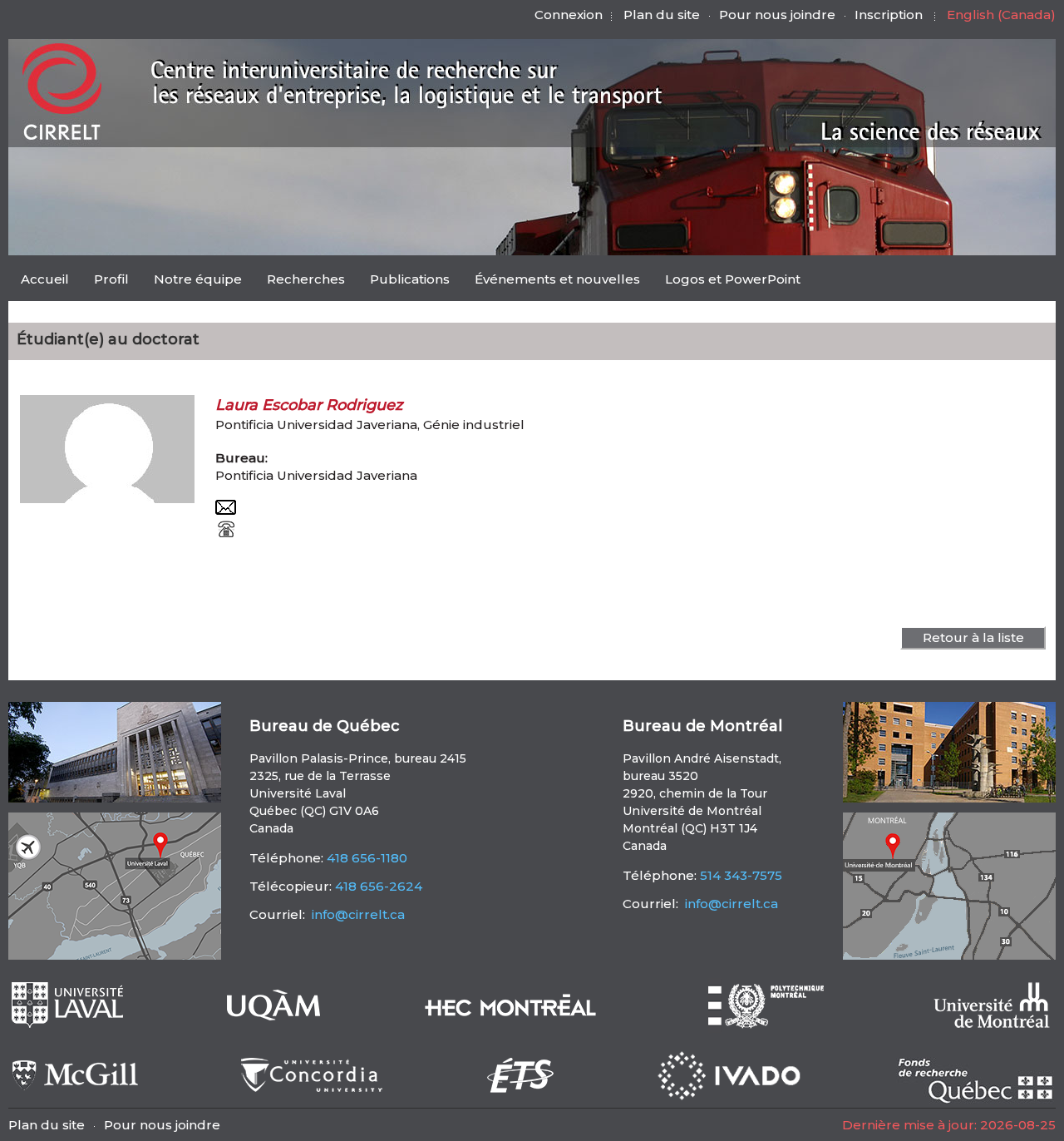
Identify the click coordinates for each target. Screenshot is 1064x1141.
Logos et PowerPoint (732, 279)
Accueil (45, 279)
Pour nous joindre (777, 14)
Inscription (889, 14)
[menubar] (410, 280)
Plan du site (661, 14)
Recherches (306, 279)
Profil (111, 279)
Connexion (568, 14)
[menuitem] (44, 278)
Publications (410, 279)
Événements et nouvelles (557, 279)
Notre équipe (198, 279)
